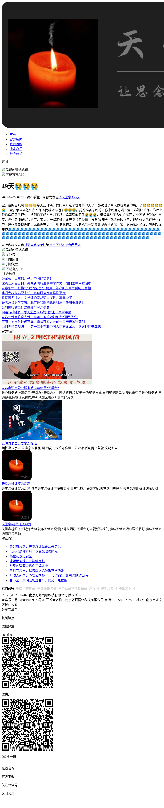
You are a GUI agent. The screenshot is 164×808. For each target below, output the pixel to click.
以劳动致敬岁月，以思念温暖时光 (34, 551)
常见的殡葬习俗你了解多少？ (30, 566)
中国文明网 (127, 588)
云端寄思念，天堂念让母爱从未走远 (35, 546)
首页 (13, 134)
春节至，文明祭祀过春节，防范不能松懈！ (40, 580)
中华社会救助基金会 (72, 588)
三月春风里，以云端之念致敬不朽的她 (37, 570)
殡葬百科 (16, 144)
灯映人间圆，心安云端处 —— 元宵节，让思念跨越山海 (49, 575)
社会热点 (16, 153)
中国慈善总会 (46, 588)
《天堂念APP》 (69, 197)
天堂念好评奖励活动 (16, 483)
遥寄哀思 (16, 149)
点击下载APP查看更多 (65, 245)
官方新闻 (16, 139)
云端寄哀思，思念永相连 (19, 443)
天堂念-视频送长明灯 (16, 524)
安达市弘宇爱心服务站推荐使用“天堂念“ (30, 388)
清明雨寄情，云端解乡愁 (27, 561)
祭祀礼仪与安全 (21, 556)
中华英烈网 (109, 588)
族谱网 (94, 588)
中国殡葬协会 (25, 588)
